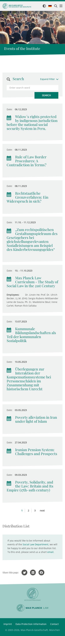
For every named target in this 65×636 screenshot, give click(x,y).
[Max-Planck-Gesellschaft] (32, 594)
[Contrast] (44, 6)
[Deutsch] (50, 6)
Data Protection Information (31, 624)
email (50, 552)
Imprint (8, 624)
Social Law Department (35, 544)
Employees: (13, 294)
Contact (54, 624)
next (42, 510)
